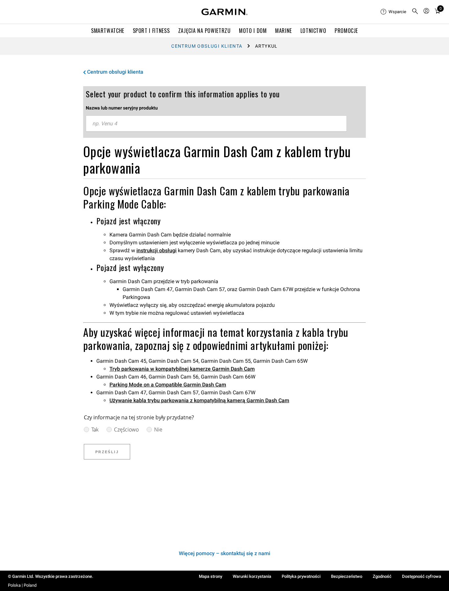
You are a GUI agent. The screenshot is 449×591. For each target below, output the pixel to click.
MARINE (283, 31)
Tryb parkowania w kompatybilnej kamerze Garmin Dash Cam (182, 369)
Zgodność (382, 576)
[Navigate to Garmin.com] (224, 12)
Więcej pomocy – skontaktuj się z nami (224, 553)
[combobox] (216, 123)
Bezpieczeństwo (346, 576)
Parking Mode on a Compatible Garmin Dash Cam (167, 385)
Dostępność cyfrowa (421, 576)
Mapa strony (210, 576)
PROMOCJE (346, 31)
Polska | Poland (22, 585)
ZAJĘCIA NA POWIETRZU (204, 31)
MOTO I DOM (253, 31)
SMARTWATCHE (107, 31)
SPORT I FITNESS (151, 31)
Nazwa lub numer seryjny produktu (122, 108)
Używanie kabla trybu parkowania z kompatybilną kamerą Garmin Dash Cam (199, 400)
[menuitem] (393, 12)
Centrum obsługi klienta (206, 46)
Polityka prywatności (301, 576)
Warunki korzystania (252, 576)
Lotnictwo (313, 31)
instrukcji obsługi (156, 250)
